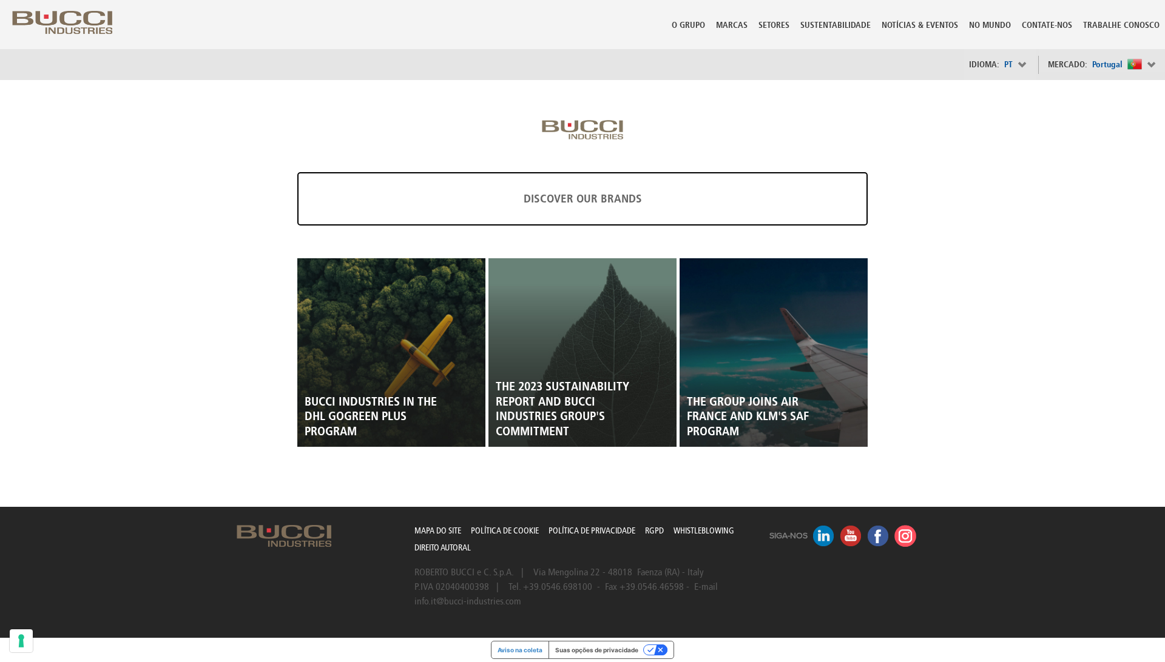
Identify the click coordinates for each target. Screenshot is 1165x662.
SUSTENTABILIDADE (835, 25)
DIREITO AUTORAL (442, 548)
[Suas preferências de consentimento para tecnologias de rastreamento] (21, 640)
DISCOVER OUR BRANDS (583, 199)
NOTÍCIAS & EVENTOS (920, 25)
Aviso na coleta (520, 650)
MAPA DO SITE (437, 531)
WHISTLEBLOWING (704, 531)
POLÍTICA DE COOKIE (505, 531)
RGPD (654, 531)
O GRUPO (688, 25)
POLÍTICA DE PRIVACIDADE (592, 531)
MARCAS (732, 25)
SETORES (773, 25)
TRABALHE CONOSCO (1121, 25)
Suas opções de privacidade (596, 650)
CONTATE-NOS (1047, 25)
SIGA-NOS (788, 536)
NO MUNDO (990, 25)
